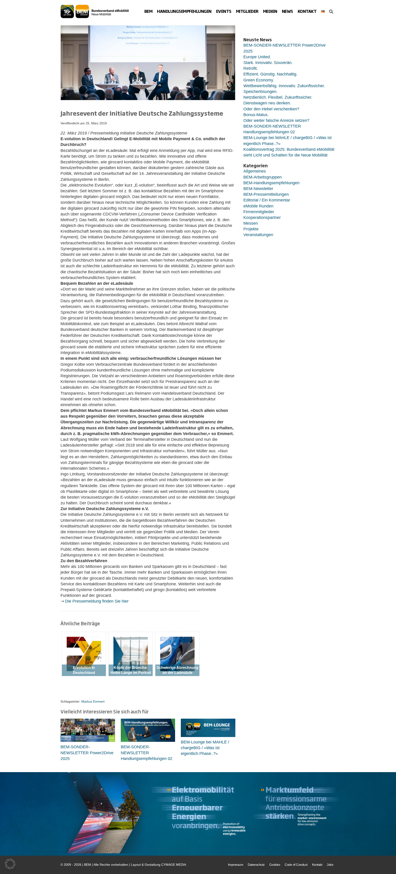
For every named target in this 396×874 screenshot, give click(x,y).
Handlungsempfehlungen (184, 11)
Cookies (274, 864)
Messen (250, 223)
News (287, 11)
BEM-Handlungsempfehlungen (271, 183)
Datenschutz (256, 864)
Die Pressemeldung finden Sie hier (97, 601)
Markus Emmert (92, 701)
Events (223, 11)
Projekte (250, 229)
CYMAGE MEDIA (173, 864)
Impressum (235, 864)
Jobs (330, 864)
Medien (270, 11)
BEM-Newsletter (258, 188)
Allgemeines (254, 171)
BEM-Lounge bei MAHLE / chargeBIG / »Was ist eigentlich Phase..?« (205, 748)
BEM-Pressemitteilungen (266, 194)
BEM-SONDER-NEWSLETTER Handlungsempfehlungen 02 (146, 753)
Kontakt (307, 11)
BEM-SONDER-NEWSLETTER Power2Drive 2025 (86, 753)
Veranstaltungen (258, 234)
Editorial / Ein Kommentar (266, 200)
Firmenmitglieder (258, 211)
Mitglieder (247, 11)
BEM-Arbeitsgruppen (262, 177)
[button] (331, 11)
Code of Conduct (296, 864)
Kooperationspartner (262, 217)
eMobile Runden (258, 206)
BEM (148, 11)
